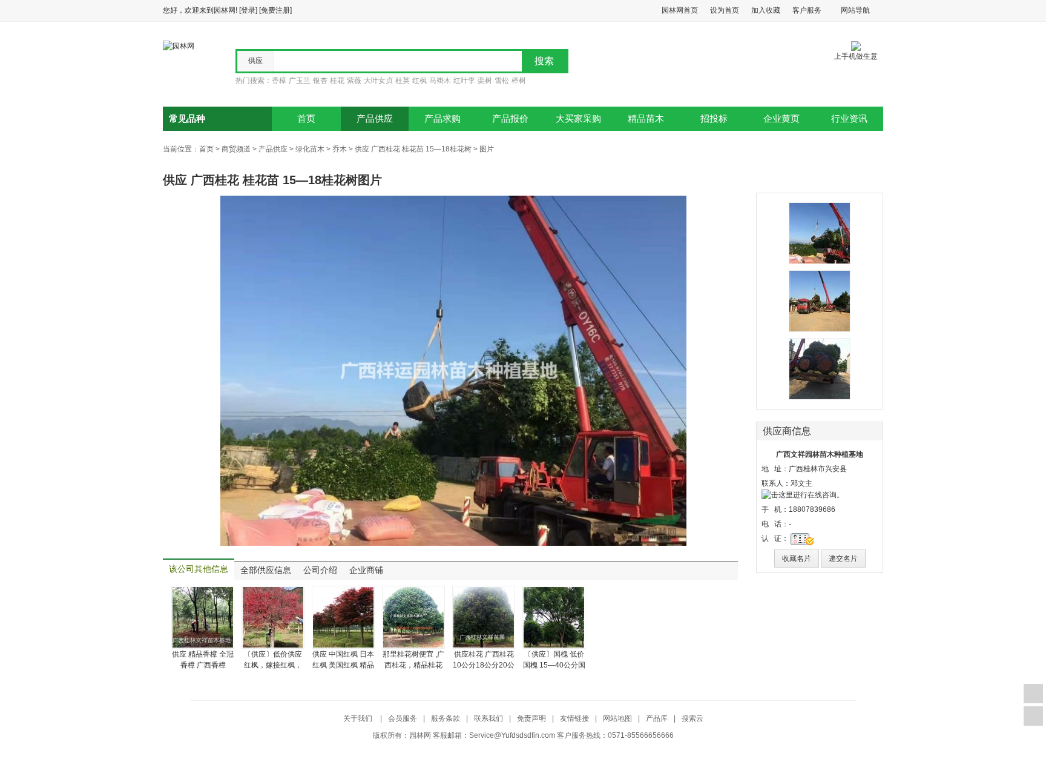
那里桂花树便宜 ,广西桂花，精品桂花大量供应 (413, 665)
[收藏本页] (1033, 693)
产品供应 (375, 119)
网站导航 (855, 10)
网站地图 (617, 718)
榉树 (518, 80)
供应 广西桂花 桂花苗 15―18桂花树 (413, 149)
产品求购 (442, 119)
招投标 (714, 119)
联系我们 (488, 718)
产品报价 (510, 119)
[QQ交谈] (802, 494)
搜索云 (692, 718)
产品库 (657, 718)
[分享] (1033, 716)
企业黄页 (781, 119)
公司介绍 (320, 570)
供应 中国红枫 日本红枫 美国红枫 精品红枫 (343, 665)
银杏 (320, 80)
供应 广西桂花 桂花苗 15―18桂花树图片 (272, 180)
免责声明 (531, 718)
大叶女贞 (378, 80)
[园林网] (178, 45)
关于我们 (358, 718)
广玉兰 (300, 80)
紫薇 (354, 80)
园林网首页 (680, 10)
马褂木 (440, 80)
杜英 (402, 80)
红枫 (419, 80)
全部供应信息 (265, 570)
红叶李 (464, 80)
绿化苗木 (309, 149)
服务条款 (445, 718)
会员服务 (402, 718)
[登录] (248, 10)
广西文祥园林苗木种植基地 (819, 454)
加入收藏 (765, 10)
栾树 (485, 80)
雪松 (502, 80)
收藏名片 (796, 558)
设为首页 (724, 10)
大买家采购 (578, 119)
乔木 (339, 149)
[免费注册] (275, 10)
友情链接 (574, 718)
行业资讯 (849, 119)
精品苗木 (646, 119)
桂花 (337, 80)
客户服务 (806, 10)
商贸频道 (236, 149)
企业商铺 (366, 570)
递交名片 (843, 558)
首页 (306, 119)
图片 (486, 149)
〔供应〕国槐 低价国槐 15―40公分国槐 (554, 665)
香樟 (279, 80)
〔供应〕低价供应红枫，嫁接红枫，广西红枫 (273, 665)
